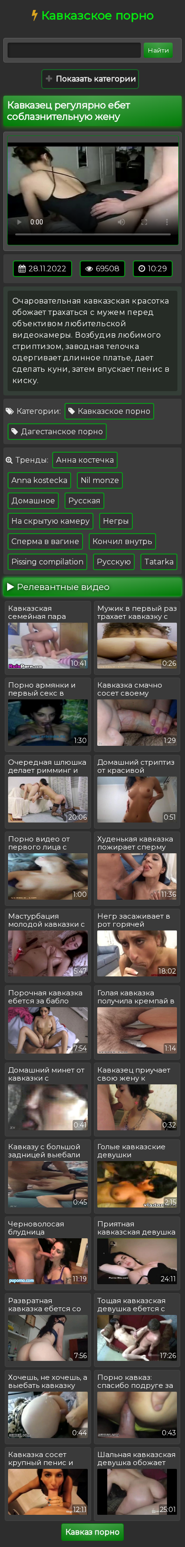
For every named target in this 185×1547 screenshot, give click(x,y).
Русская (84, 500)
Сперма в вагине (45, 541)
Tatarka (159, 561)
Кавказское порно (113, 411)
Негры (116, 521)
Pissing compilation (47, 561)
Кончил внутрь (122, 541)
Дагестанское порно (61, 431)
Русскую (114, 561)
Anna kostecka (39, 480)
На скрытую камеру (50, 521)
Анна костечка (85, 460)
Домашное (33, 500)
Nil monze (100, 480)
